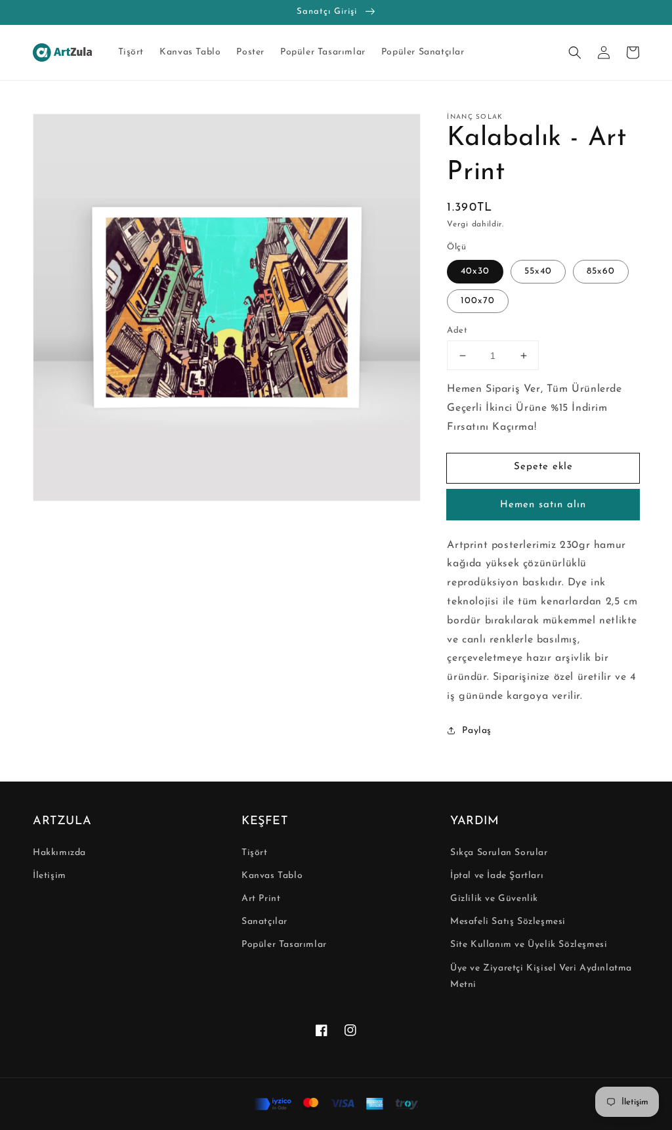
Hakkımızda (59, 853)
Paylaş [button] (477, 731)
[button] (574, 52)
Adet (457, 330)
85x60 (601, 271)
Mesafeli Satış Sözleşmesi (508, 922)
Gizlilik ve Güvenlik (494, 899)
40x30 (475, 271)
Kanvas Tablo (272, 876)
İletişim (49, 876)
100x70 (478, 301)
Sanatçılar (264, 922)
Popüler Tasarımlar (284, 945)
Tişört (255, 853)
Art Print (261, 899)
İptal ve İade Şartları (496, 876)
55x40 (538, 271)
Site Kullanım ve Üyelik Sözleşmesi (528, 945)
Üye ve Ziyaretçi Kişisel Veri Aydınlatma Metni (541, 976)
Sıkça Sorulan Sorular (499, 853)
